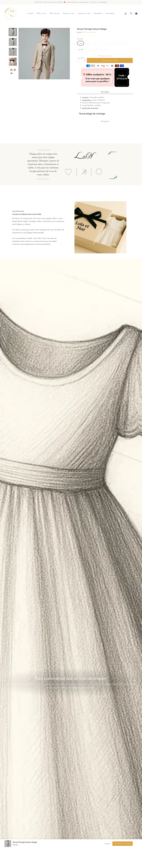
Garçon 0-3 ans (69, 13)
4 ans (88, 43)
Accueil (30, 13)
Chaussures (98, 13)
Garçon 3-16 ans (84, 13)
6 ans (102, 43)
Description (105, 92)
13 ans (104, 49)
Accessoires (110, 13)
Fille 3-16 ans (54, 13)
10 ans (81, 49)
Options (15, 845)
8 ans (117, 43)
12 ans (96, 49)
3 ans (80, 43)
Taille (80, 39)
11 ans (89, 49)
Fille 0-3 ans (41, 13)
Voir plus (104, 121)
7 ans (110, 43)
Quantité (81, 58)
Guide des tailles (106, 56)
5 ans (95, 43)
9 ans (125, 43)
